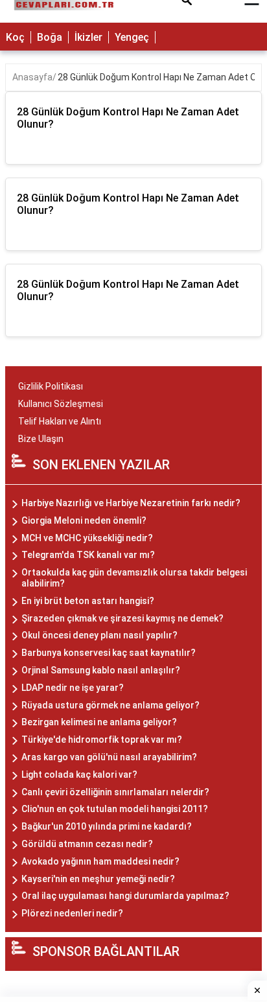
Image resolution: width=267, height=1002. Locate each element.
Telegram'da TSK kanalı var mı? (88, 555)
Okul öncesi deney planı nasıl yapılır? (99, 635)
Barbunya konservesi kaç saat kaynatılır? (108, 652)
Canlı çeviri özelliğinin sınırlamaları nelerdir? (115, 792)
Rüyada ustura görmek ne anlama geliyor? (110, 705)
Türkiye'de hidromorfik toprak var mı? (101, 739)
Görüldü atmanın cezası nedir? (87, 844)
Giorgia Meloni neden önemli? (83, 520)
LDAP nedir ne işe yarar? (72, 687)
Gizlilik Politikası (50, 386)
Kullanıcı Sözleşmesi (60, 404)
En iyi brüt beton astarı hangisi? (87, 601)
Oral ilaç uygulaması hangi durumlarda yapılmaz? (125, 896)
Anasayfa (32, 77)
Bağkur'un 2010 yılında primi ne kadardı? (106, 826)
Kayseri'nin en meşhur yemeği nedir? (98, 879)
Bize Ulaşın (41, 439)
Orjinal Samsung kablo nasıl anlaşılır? (100, 670)
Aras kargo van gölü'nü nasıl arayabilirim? (109, 757)
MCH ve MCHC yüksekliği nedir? (87, 538)
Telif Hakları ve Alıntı (59, 421)
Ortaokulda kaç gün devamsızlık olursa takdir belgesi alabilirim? (134, 577)
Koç (15, 37)
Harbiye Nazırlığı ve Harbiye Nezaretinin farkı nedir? (130, 503)
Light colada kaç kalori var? (79, 774)
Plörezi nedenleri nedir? (72, 913)
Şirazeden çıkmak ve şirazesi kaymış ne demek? (122, 618)
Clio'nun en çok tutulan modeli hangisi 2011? (114, 809)
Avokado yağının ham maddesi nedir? (100, 861)
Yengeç (132, 37)
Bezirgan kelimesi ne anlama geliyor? (99, 722)
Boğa (49, 37)
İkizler (88, 37)
